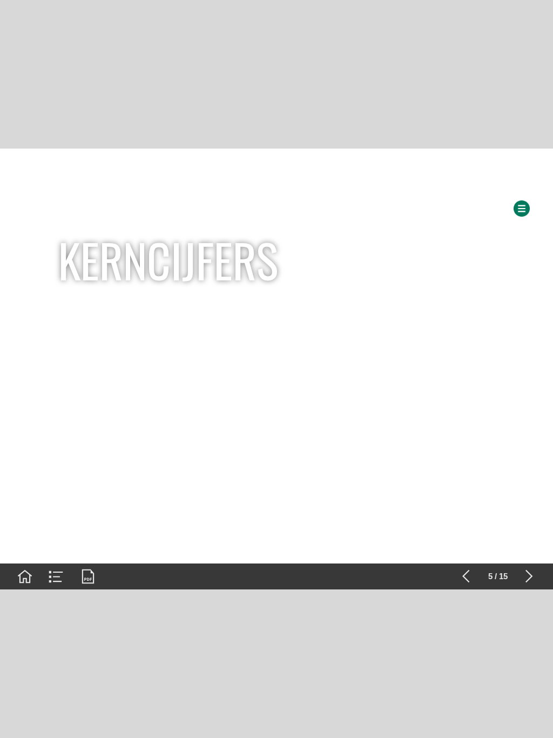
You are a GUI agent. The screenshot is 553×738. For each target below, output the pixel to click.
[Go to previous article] (466, 576)
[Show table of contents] (56, 576)
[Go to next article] (529, 576)
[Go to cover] (25, 576)
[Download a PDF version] (88, 576)
